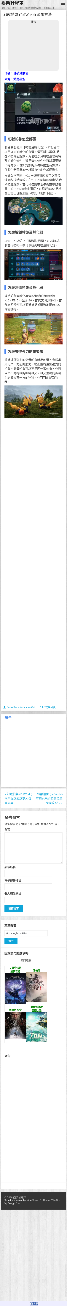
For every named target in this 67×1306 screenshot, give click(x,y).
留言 (7, 829)
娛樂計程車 (12, 3)
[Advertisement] (33, 47)
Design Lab (14, 1203)
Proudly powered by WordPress (21, 1200)
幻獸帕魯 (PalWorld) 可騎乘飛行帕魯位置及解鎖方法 (49, 799)
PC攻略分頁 (49, 707)
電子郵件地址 (12, 880)
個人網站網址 (12, 893)
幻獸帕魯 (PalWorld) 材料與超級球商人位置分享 (18, 799)
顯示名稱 (10, 867)
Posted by (20, 707)
